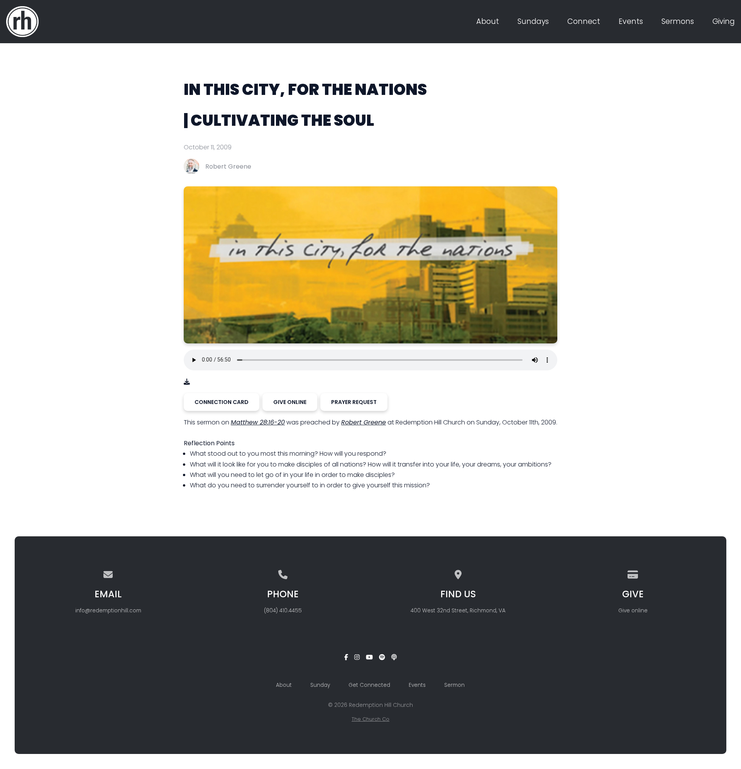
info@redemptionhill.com (108, 610)
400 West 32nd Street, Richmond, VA (458, 610)
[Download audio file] (187, 382)
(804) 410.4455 (283, 610)
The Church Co (370, 719)
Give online (633, 610)
